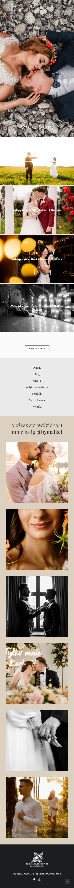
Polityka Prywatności (37, 387)
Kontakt (37, 406)
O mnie (37, 367)
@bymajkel (49, 432)
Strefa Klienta (37, 400)
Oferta (37, 380)
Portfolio (37, 393)
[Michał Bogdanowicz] (13, 8)
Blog (37, 374)
